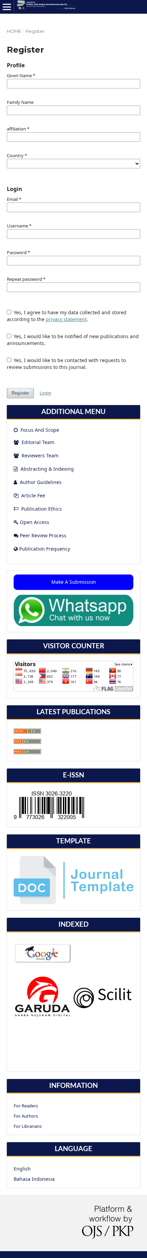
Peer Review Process (43, 535)
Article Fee (33, 495)
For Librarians (28, 1126)
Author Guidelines (41, 482)
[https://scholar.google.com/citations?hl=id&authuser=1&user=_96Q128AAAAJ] (43, 961)
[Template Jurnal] (73, 902)
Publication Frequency (44, 548)
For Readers (26, 1106)
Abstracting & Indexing (47, 469)
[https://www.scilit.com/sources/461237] (102, 1007)
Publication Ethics (41, 509)
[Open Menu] (7, 7)
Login (45, 393)
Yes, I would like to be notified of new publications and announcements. (73, 339)
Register (20, 393)
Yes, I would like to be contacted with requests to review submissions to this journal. (66, 363)
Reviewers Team (39, 455)
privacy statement (66, 319)
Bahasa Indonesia (34, 1179)
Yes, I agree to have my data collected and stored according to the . (67, 315)
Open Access (34, 522)
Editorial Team (37, 442)
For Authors (26, 1116)
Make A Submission (73, 582)
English (22, 1168)
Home (14, 31)
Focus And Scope (39, 430)
